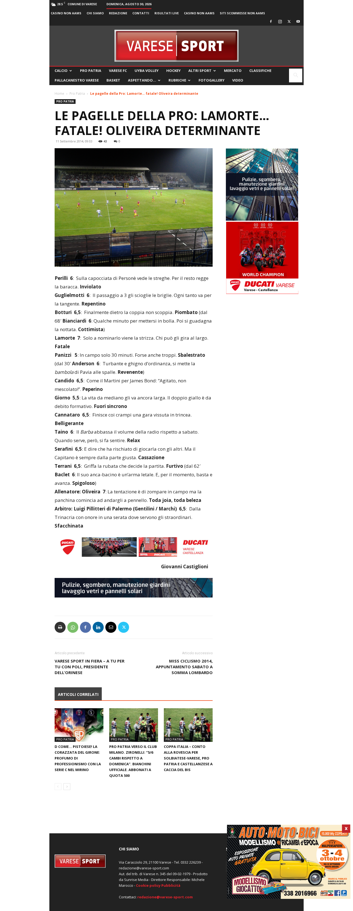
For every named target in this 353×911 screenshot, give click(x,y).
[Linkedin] (98, 627)
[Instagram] (280, 21)
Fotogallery (211, 80)
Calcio (61, 70)
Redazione (118, 13)
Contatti (140, 13)
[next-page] (66, 786)
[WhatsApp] (72, 627)
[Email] (110, 627)
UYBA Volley (147, 70)
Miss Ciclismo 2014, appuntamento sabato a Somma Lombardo (184, 666)
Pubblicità (170, 885)
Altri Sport (200, 70)
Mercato (233, 70)
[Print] (60, 627)
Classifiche (260, 70)
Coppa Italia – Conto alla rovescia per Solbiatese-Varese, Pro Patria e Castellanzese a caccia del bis (188, 758)
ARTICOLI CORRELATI (78, 694)
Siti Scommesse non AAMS (242, 13)
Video (237, 80)
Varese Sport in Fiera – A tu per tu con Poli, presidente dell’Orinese (89, 666)
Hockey (173, 70)
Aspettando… (142, 80)
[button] (295, 76)
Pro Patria (90, 70)
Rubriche (177, 80)
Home (59, 93)
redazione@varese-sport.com (165, 896)
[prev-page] (58, 786)
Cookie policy (148, 885)
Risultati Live (166, 13)
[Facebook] (271, 21)
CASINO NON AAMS (66, 13)
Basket (113, 80)
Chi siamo (95, 13)
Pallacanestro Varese (77, 80)
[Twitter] (289, 21)
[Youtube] (298, 21)
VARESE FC (118, 70)
